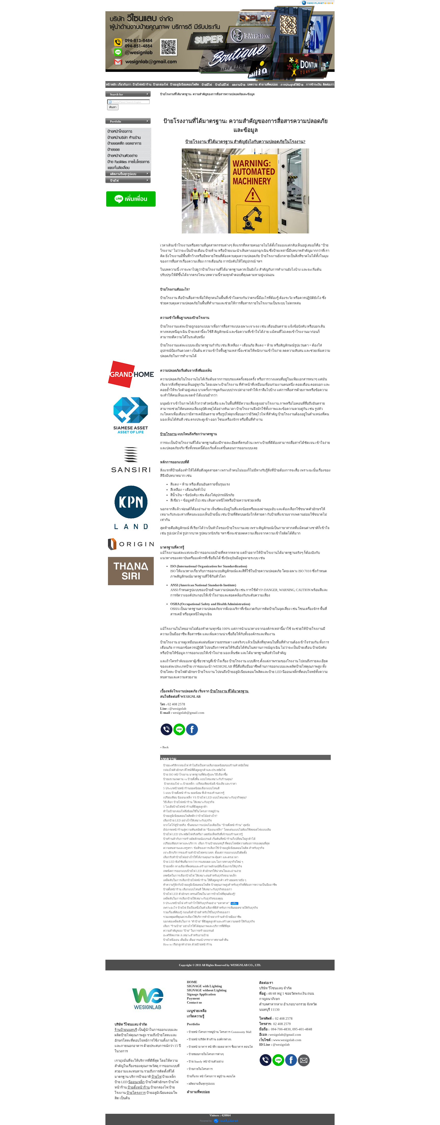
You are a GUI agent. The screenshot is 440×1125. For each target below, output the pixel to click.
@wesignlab (281, 1044)
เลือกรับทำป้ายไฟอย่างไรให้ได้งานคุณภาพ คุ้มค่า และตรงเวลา (200, 857)
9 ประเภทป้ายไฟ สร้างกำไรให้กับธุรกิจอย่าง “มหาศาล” (196, 903)
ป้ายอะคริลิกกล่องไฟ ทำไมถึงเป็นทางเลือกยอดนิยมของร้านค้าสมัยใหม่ (206, 765)
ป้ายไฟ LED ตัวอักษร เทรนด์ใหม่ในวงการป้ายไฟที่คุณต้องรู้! (199, 893)
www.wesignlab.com (287, 1040)
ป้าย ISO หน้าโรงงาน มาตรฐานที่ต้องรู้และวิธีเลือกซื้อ (195, 774)
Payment (193, 998)
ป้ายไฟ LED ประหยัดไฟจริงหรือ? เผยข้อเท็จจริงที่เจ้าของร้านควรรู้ (203, 834)
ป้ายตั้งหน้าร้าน (139, 1087)
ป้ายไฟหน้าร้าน (142, 84)
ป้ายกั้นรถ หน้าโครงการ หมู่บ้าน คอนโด (211, 1076)
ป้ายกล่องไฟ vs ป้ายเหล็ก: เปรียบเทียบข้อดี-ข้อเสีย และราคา (200, 783)
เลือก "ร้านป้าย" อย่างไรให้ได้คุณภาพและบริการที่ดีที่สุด (196, 926)
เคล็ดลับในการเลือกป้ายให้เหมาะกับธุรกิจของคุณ (193, 898)
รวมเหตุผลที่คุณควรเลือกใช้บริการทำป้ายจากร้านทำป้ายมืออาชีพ (202, 916)
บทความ (252, 84)
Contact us (194, 1002)
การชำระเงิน (314, 84)
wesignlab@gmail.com (285, 1034)
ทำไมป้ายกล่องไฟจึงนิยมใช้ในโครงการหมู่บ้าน (191, 811)
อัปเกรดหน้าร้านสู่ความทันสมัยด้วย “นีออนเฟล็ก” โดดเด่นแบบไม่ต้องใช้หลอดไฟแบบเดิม (217, 829)
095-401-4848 (302, 1029)
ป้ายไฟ (156, 1077)
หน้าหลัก (111, 84)
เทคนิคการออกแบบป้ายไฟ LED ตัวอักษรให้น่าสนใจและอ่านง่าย (202, 870)
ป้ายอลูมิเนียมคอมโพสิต (184, 84)
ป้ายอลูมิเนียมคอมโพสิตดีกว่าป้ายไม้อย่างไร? (190, 815)
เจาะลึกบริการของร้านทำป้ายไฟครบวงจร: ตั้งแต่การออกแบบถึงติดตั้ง (205, 852)
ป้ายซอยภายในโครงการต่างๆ (206, 1054)
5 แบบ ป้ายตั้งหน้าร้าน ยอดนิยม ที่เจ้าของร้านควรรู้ (193, 792)
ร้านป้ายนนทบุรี (126, 1030)
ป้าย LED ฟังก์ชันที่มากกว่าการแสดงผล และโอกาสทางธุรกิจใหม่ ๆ (203, 861)
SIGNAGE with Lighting (204, 986)
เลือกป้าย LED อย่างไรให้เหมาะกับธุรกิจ (187, 820)
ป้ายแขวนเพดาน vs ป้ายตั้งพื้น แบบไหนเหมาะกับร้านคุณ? (198, 779)
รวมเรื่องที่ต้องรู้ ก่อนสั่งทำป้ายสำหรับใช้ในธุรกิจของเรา (196, 912)
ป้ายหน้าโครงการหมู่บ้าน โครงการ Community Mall (220, 1031)
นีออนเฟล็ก (136, 1082)
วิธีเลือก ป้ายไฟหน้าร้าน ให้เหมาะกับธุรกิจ (188, 802)
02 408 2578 (284, 1018)
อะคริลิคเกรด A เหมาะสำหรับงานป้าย (186, 935)
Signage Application (201, 994)
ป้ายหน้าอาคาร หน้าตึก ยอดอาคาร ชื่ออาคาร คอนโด (221, 1046)
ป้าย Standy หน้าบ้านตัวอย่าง (206, 1061)
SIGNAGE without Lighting (207, 990)
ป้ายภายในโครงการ (201, 1068)
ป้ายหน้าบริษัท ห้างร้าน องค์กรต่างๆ (210, 1039)
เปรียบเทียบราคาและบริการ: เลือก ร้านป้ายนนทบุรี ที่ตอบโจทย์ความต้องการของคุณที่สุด (216, 843)
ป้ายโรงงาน (196, 141)
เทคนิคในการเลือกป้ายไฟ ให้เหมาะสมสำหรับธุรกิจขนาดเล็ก (200, 875)
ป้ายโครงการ (136, 1093)
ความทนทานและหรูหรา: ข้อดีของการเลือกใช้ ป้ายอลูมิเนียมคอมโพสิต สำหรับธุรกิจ (213, 847)
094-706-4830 (281, 1029)
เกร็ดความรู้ (195, 1016)
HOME (192, 982)
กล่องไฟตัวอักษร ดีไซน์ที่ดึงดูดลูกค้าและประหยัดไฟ (194, 769)
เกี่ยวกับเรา (124, 84)
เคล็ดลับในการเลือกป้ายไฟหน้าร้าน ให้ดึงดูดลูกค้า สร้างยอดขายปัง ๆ (204, 880)
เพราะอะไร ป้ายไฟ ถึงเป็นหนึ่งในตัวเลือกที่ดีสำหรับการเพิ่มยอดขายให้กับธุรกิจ (210, 907)
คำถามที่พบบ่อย (268, 84)
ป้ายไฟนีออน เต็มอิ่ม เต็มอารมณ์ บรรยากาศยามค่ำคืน (195, 939)
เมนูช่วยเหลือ (197, 1011)
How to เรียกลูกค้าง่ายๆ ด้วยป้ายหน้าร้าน (187, 944)
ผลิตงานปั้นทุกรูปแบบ (202, 1083)
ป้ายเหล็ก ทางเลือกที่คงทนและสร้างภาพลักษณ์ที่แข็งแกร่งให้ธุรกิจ (202, 866)
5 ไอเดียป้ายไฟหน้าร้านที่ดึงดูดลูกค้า (185, 806)
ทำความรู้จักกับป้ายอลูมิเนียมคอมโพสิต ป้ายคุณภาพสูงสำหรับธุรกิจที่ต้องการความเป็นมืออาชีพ (220, 884)
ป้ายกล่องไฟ (160, 84)
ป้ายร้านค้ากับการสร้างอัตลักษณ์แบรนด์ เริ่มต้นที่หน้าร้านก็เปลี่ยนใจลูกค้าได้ (209, 838)
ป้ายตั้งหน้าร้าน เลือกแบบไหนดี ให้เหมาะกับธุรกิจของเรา (197, 889)
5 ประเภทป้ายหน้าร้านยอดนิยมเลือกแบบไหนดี (191, 788)
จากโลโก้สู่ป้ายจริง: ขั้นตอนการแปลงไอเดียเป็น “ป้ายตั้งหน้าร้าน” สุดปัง (206, 825)
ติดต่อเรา (328, 84)
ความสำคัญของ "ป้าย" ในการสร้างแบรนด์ (188, 930)
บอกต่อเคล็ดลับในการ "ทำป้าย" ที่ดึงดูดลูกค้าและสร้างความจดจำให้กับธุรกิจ (209, 921)
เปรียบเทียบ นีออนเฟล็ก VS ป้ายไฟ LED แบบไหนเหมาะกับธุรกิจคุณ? (205, 797)
